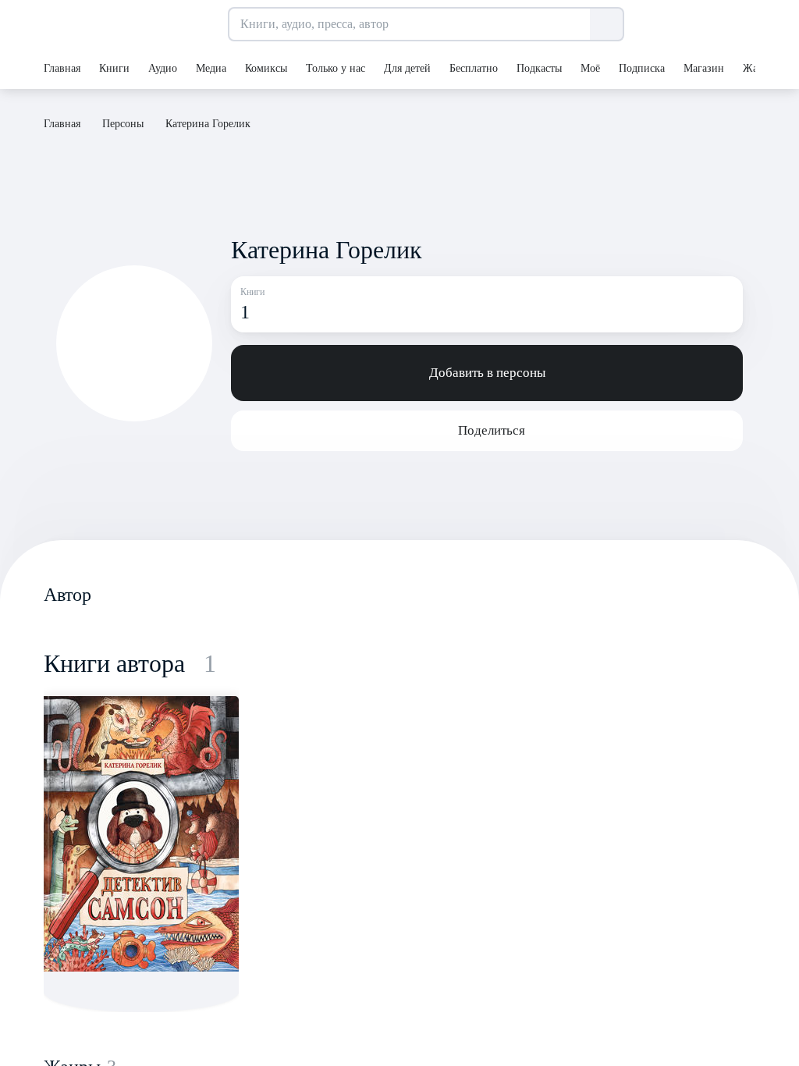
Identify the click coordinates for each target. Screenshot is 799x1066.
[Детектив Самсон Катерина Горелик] (141, 834)
